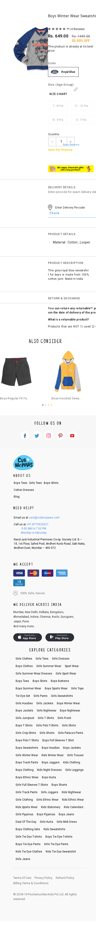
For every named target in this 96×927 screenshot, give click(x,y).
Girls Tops (77, 688)
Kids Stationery (50, 807)
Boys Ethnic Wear (27, 777)
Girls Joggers (49, 792)
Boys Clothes (24, 666)
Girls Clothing (24, 799)
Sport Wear (72, 666)
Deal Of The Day (26, 821)
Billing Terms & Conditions (30, 883)
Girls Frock (64, 718)
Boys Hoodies (51, 747)
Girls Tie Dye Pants (56, 844)
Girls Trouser (75, 755)
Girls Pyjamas (24, 814)
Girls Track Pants (27, 792)
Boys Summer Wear (28, 688)
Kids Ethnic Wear (73, 799)
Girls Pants (41, 696)
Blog (17, 496)
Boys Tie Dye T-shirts (58, 836)
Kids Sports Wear (27, 807)
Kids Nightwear (71, 792)
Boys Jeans (66, 814)
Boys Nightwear (70, 710)
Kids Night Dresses (49, 770)
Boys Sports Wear (56, 688)
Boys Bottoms (60, 681)
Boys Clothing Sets (28, 829)
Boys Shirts (51, 483)
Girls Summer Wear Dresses (34, 673)
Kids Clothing (71, 762)
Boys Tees (20, 483)
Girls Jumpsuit (25, 718)
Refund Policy (65, 878)
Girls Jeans (23, 859)
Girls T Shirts (46, 718)
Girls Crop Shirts (26, 733)
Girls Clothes (24, 658)
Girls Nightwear (46, 710)
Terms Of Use (22, 878)
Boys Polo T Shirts (27, 740)
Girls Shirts (69, 725)
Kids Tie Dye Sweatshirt (61, 851)
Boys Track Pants (27, 762)
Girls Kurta (46, 821)
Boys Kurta (49, 777)
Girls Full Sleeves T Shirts (32, 784)
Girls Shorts (47, 733)
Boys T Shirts (24, 725)
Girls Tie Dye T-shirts (29, 836)
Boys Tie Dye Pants (28, 844)
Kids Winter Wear (52, 755)
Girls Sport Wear (66, 673)
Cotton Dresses (24, 490)
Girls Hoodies (24, 703)
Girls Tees (35, 483)
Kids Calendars (73, 807)
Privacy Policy (43, 878)
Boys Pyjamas (46, 814)
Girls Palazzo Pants (70, 733)
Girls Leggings (74, 770)
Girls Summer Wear (48, 666)
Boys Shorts (59, 784)
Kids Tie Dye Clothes (29, 851)
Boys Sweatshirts (27, 747)
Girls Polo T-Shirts (47, 725)
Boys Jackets (24, 710)
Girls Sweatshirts (62, 696)
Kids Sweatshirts (54, 829)
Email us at (37, 517)
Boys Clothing (25, 770)
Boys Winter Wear (68, 703)
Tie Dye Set (23, 696)
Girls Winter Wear (27, 755)
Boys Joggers (51, 762)
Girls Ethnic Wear (47, 799)
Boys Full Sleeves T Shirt (58, 740)
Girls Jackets (44, 703)
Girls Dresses (60, 658)
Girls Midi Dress (67, 821)
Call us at (31, 524)
